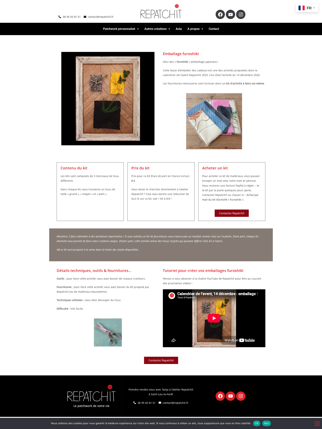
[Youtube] (230, 14)
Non (266, 423)
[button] (121, 29)
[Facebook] (220, 14)
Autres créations (155, 29)
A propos (193, 29)
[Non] (317, 424)
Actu (179, 29)
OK (256, 423)
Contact (214, 29)
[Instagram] (240, 14)
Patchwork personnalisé (119, 29)
